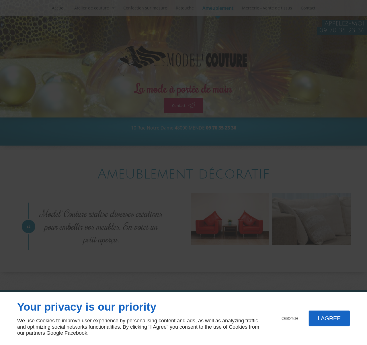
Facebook (76, 333)
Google (54, 333)
